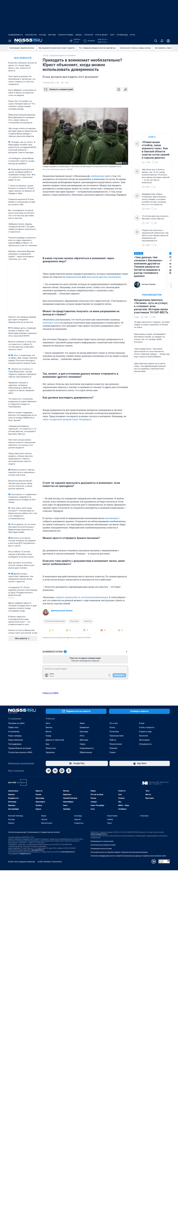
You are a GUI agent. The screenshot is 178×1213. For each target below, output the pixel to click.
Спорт (142, 723)
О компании (13, 731)
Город (48, 736)
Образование (86, 752)
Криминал (84, 727)
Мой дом (84, 740)
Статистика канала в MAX (20, 752)
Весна (48, 731)
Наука (82, 744)
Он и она (114, 723)
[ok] (68, 770)
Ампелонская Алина (61, 610)
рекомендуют (112, 518)
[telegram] (48, 770)
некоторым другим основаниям (103, 276)
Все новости (22, 57)
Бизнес (49, 727)
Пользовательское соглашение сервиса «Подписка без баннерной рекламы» (119, 852)
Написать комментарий (61, 89)
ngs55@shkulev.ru (37, 850)
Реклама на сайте (16, 723)
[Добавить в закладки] (118, 89)
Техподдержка (14, 744)
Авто (48, 723)
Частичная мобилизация (55, 621)
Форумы (52, 35)
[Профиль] (168, 40)
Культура (84, 731)
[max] (62, 770)
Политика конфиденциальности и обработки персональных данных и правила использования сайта (128, 856)
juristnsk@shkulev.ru (67, 852)
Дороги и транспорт (55, 740)
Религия (113, 748)
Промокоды (122, 35)
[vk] (55, 770)
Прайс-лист (13, 727)
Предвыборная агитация (19, 748)
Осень (112, 727)
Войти (52, 676)
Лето (82, 736)
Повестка (87, 621)
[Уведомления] (162, 40)
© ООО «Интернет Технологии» (50, 862)
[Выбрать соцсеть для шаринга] (125, 89)
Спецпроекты (145, 744)
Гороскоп (88, 35)
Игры (132, 35)
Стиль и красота (146, 727)
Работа (113, 740)
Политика (114, 731)
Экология (143, 736)
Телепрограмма (65, 35)
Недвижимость (15, 35)
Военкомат (74, 621)
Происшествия (116, 736)
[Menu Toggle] (10, 40)
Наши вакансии (15, 740)
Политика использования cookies (103, 845)
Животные (51, 748)
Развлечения (116, 744)
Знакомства (31, 35)
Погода (42, 35)
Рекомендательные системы (101, 848)
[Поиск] (156, 40)
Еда (47, 744)
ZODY (112, 35)
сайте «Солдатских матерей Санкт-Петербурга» (67, 419)
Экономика (144, 740)
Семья (112, 752)
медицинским (73, 276)
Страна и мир (145, 731)
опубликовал (98, 176)
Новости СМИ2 (51, 693)
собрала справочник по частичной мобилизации (82, 597)
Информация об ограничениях (102, 841)
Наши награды (15, 736)
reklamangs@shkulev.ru (99, 834)
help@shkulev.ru (25, 854)
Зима (82, 723)
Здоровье (50, 752)
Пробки (89, 41)
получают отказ (51, 322)
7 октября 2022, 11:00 (51, 83)
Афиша (78, 35)
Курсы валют (101, 35)
